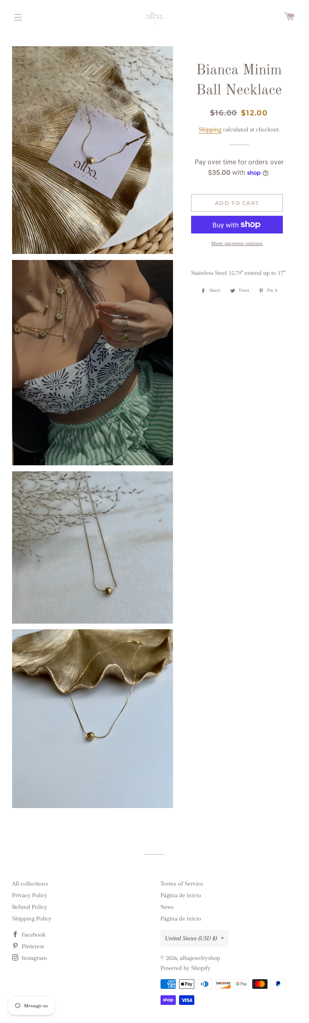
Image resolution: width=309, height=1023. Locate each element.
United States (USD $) (191, 938)
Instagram (33, 958)
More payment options (237, 243)
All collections (30, 883)
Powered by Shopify (185, 968)
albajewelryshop (200, 958)
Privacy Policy (29, 895)
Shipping (210, 129)
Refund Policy (29, 906)
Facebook (32, 934)
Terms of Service (182, 883)
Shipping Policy (32, 918)
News (167, 906)
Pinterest (32, 946)
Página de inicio (181, 895)
